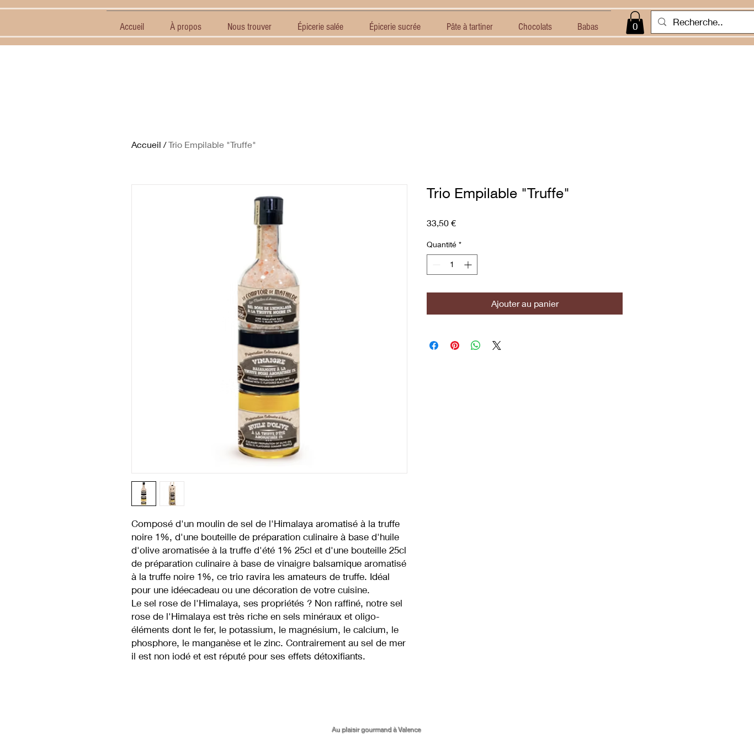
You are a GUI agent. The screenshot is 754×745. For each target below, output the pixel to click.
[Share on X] (496, 345)
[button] (635, 22)
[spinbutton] (452, 264)
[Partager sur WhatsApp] (475, 345)
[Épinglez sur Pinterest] (454, 345)
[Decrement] (435, 264)
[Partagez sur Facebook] (433, 345)
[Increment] (469, 264)
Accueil (146, 144)
